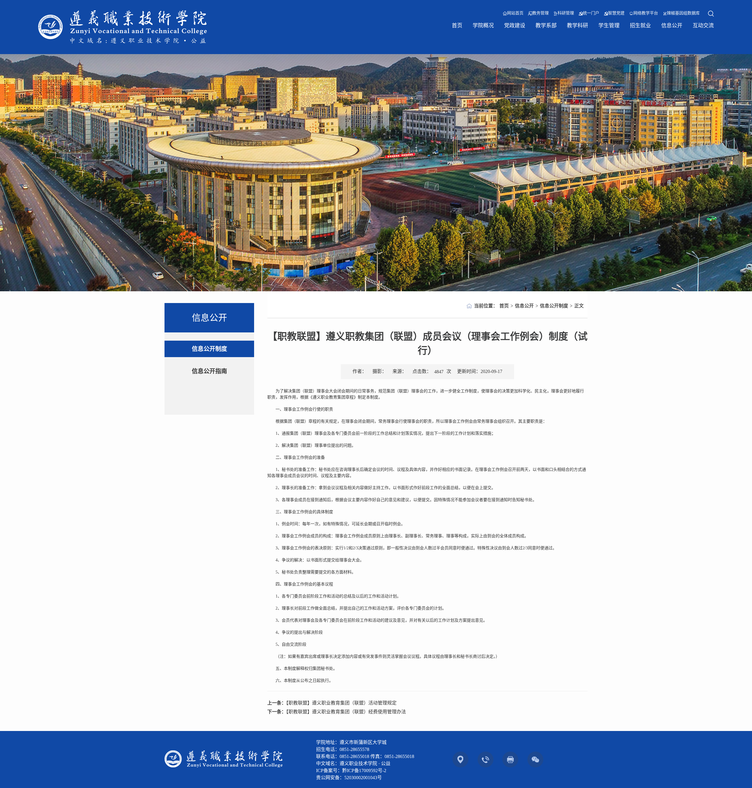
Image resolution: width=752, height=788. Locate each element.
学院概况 (483, 26)
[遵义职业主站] (122, 27)
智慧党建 (616, 13)
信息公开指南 (209, 371)
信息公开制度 (209, 349)
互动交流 (703, 26)
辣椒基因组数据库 (683, 13)
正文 (579, 305)
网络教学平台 (645, 13)
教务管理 (540, 13)
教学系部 (546, 26)
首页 (457, 26)
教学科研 (577, 26)
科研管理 (566, 13)
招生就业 (640, 26)
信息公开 (671, 26)
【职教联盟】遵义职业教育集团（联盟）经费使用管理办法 (346, 711)
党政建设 (514, 26)
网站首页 (515, 13)
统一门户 (591, 13)
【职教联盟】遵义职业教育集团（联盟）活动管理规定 (341, 702)
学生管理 (609, 26)
